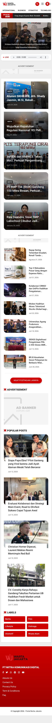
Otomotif (9, 634)
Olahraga (32, 626)
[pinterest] (15, 672)
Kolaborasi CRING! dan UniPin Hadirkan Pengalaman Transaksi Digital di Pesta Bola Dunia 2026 (38, 289)
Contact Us (7, 682)
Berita (9, 91)
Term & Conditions (11, 691)
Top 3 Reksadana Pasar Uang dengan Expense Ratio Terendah (38, 271)
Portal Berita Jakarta (33, 711)
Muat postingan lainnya (26, 380)
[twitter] (7, 672)
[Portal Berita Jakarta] (9, 6)
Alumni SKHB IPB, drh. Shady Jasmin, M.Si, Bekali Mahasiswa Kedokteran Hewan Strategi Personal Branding (26, 98)
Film (30, 619)
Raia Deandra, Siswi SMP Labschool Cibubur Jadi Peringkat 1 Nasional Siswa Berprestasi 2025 (24, 219)
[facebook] (3, 672)
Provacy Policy (9, 686)
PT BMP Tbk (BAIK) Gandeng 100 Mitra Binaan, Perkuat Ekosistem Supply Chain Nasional (25, 189)
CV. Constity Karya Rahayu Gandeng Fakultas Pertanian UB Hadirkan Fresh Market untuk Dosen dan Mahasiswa (25, 595)
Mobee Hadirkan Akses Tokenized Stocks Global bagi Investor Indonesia (37, 307)
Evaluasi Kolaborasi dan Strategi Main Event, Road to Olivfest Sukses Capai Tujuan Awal (26, 507)
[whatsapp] (11, 672)
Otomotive (33, 10)
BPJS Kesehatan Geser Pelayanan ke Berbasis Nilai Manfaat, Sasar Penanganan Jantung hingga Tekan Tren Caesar (38, 360)
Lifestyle (9, 626)
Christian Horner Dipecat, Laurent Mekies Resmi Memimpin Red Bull (22, 550)
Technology (46, 10)
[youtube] (23, 672)
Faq (4, 695)
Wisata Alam (33, 634)
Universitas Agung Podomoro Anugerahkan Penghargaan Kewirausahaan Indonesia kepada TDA (37, 324)
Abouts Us (7, 678)
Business (22, 10)
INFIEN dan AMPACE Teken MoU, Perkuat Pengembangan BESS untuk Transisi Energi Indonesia (26, 158)
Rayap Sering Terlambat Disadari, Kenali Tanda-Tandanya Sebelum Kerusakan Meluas (38, 253)
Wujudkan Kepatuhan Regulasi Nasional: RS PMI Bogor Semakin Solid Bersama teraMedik (24, 128)
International (8, 10)
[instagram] (19, 672)
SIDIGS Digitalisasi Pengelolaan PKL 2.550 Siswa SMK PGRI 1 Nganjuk (37, 342)
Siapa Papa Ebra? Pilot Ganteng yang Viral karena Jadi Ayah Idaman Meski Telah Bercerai (25, 464)
